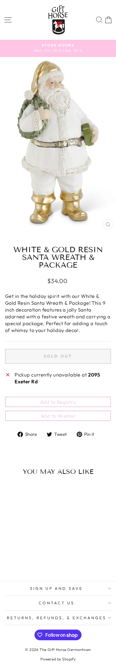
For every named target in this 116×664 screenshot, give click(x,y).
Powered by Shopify (58, 659)
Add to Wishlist (58, 416)
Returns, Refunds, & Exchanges (56, 617)
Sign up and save (56, 588)
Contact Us (56, 603)
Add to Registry (58, 402)
